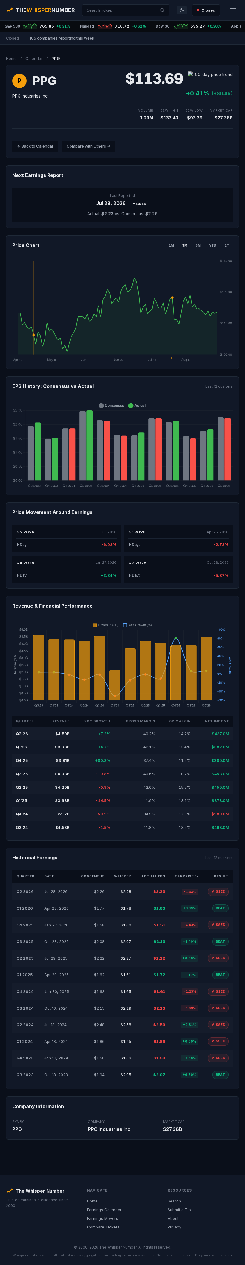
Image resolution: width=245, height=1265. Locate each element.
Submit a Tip (179, 1209)
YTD (212, 245)
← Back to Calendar (35, 146)
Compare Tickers (103, 1227)
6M (198, 245)
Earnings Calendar (104, 1209)
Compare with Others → (89, 146)
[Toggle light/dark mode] (182, 10)
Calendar (34, 58)
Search (174, 1201)
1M (171, 245)
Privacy (174, 1227)
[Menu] (233, 10)
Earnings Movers (102, 1218)
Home (11, 58)
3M (184, 245)
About (173, 1218)
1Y (227, 245)
